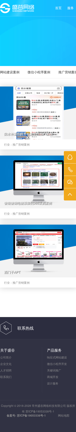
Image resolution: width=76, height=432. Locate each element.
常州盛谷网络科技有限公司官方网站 (18, 8)
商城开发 (52, 377)
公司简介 (6, 357)
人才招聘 (6, 370)
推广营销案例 (21, 144)
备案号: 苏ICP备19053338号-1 (26, 415)
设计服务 (52, 383)
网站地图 (63, 415)
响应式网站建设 (57, 357)
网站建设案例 (9, 72)
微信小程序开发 (57, 364)
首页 (58, 8)
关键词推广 (54, 370)
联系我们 (6, 377)
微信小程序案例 (39, 72)
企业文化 (6, 364)
